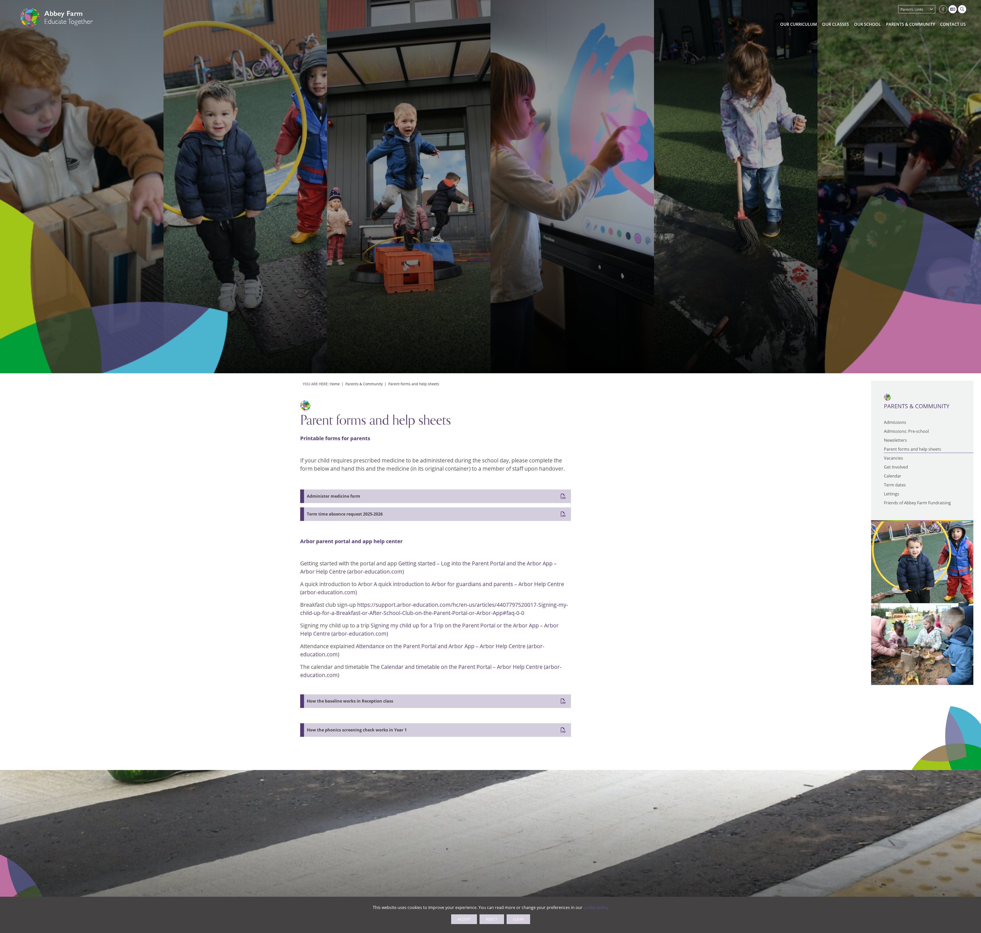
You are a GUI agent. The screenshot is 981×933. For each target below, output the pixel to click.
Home (335, 383)
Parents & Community (364, 383)
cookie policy (595, 907)
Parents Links (912, 9)
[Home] (56, 17)
